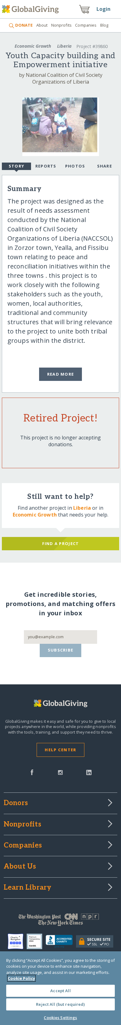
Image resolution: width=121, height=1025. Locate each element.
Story (16, 166)
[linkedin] (89, 771)
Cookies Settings (60, 1017)
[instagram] (60, 771)
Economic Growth (32, 46)
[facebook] (32, 771)
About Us (20, 867)
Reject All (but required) (60, 1004)
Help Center (60, 749)
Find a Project (60, 543)
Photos (75, 166)
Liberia (64, 46)
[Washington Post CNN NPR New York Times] (61, 921)
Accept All (60, 990)
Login (103, 9)
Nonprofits (61, 25)
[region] (60, 988)
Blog (104, 25)
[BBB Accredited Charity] (61, 942)
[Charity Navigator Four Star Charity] (17, 941)
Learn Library (28, 888)
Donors (16, 803)
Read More (60, 374)
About (41, 25)
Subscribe (61, 650)
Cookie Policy (21, 978)
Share (104, 166)
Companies (85, 25)
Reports (45, 166)
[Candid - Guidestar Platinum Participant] (36, 941)
